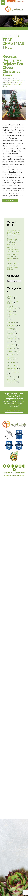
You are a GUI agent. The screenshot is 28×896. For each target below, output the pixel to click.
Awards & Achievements (11, 307)
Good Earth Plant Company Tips (13, 81)
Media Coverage (12, 351)
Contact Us (11, 1)
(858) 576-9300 (20, 1)
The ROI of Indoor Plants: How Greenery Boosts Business (13, 266)
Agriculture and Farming (12, 297)
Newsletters (11, 362)
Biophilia (10, 311)
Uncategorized (11, 377)
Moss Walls (11, 354)
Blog (8, 319)
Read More (10, 201)
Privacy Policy (20, 475)
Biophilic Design (12, 314)
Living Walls (11, 348)
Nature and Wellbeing (10, 358)
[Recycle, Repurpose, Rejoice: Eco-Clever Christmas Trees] (13, 121)
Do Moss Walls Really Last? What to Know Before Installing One (14, 242)
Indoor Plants (7, 84)
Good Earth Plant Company (13, 333)
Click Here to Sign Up (14, 411)
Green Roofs (11, 342)
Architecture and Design (12, 302)
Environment (15, 80)
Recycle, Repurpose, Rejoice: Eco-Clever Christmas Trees (13, 66)
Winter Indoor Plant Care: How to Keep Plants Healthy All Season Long (13, 233)
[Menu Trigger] (3, 2)
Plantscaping (11, 369)
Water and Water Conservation (13, 381)
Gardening (10, 329)
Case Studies (11, 322)
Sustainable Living (13, 372)
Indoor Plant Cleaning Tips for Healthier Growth (13, 250)
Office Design (11, 366)
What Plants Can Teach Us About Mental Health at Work (13, 257)
